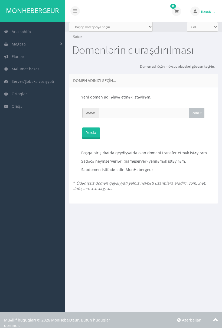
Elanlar (16, 56)
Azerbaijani (192, 320)
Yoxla (91, 132)
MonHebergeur (32, 10)
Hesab (207, 11)
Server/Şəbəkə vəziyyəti (31, 81)
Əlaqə (15, 106)
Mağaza (17, 44)
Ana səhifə (20, 31)
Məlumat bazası (25, 68)
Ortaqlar (18, 93)
